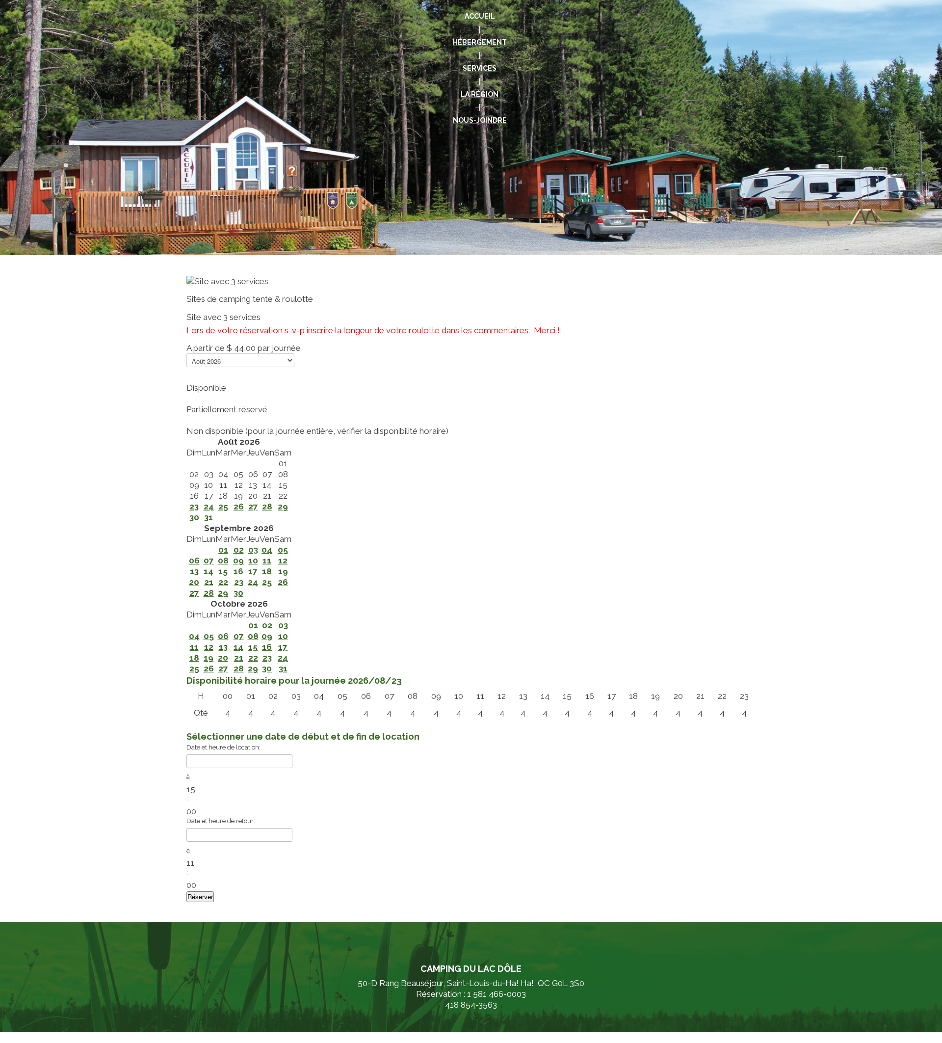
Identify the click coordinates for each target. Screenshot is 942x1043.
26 (239, 506)
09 (238, 560)
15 (223, 571)
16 (238, 571)
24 (209, 506)
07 (209, 560)
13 (194, 571)
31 (208, 517)
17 (253, 571)
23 (194, 506)
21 (208, 582)
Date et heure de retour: (220, 821)
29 (283, 506)
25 (223, 506)
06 (194, 560)
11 (266, 560)
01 (223, 550)
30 (194, 517)
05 (283, 550)
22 (223, 582)
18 (267, 571)
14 (208, 571)
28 (267, 506)
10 (253, 560)
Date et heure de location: (223, 747)
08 (223, 560)
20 (194, 582)
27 (253, 506)
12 (283, 560)
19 (283, 571)
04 (267, 550)
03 (253, 550)
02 (239, 550)
